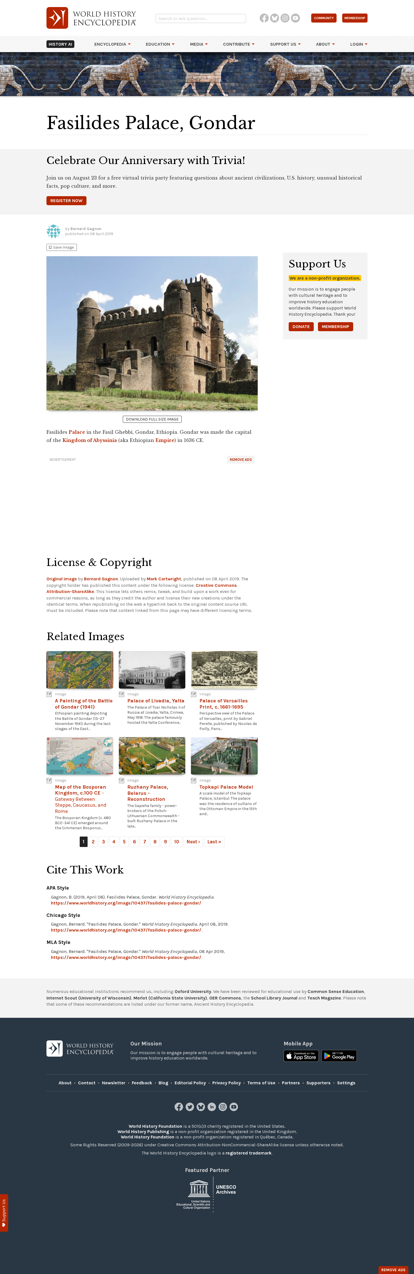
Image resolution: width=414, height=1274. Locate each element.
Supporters (318, 1082)
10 (176, 841)
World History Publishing (143, 1131)
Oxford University (193, 991)
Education (158, 44)
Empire (164, 440)
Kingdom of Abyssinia (90, 440)
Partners (291, 1082)
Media (196, 44)
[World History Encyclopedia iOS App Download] (301, 1056)
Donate (301, 326)
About (323, 44)
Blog (163, 1082)
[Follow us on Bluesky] (201, 1109)
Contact (86, 1082)
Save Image (61, 247)
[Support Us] (4, 1213)
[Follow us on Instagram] (223, 1109)
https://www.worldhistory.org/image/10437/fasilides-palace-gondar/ (126, 903)
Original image (61, 578)
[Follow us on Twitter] (190, 1109)
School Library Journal (274, 998)
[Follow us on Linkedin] (212, 1109)
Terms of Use (261, 1082)
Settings (346, 1082)
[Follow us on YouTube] (234, 1109)
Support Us (283, 44)
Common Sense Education (336, 991)
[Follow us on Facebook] (179, 1109)
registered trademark (248, 1153)
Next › (193, 841)
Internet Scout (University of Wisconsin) (88, 998)
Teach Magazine (324, 998)
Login (356, 44)
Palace (77, 432)
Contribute (236, 44)
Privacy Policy (226, 1082)
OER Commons (225, 998)
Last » (214, 841)
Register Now (66, 200)
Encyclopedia (110, 44)
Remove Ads (241, 459)
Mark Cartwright (164, 578)
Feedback (142, 1082)
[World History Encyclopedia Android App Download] (339, 1056)
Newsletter (113, 1082)
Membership (335, 326)
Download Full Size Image (152, 419)
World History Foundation (155, 1126)
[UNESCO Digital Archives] (207, 1193)
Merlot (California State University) (170, 998)
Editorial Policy (190, 1082)
